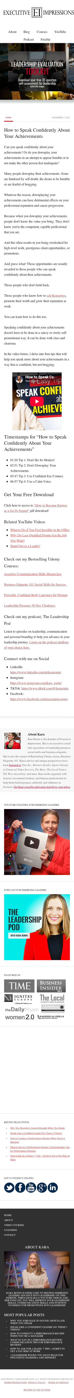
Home (8, 1215)
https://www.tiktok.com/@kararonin (45, 688)
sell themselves (56, 295)
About (8, 1220)
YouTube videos (51, 1297)
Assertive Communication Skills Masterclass (32, 574)
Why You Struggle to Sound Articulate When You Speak (37, 1128)
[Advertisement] (37, 1070)
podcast (15, 1300)
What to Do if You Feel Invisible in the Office (39, 530)
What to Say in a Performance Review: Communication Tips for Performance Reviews (36, 1342)
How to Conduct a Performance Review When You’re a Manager (37, 1334)
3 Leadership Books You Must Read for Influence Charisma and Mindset (36, 1356)
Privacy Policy (36, 1382)
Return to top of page (37, 1390)
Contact (9, 1234)
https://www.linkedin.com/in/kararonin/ (35, 672)
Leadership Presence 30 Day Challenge (29, 605)
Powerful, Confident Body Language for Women (35, 595)
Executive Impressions (36, 14)
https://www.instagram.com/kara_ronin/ (35, 683)
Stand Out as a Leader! (25, 546)
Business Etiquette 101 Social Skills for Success (35, 584)
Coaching (10, 1229)
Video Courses (14, 1225)
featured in (15, 765)
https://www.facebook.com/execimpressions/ (39, 699)
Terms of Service (58, 1382)
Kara (9, 118)
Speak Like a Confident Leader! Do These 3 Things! (36, 1133)
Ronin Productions (15, 1382)
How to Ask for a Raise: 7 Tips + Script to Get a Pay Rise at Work (37, 1350)
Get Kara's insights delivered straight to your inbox (42, 787)
